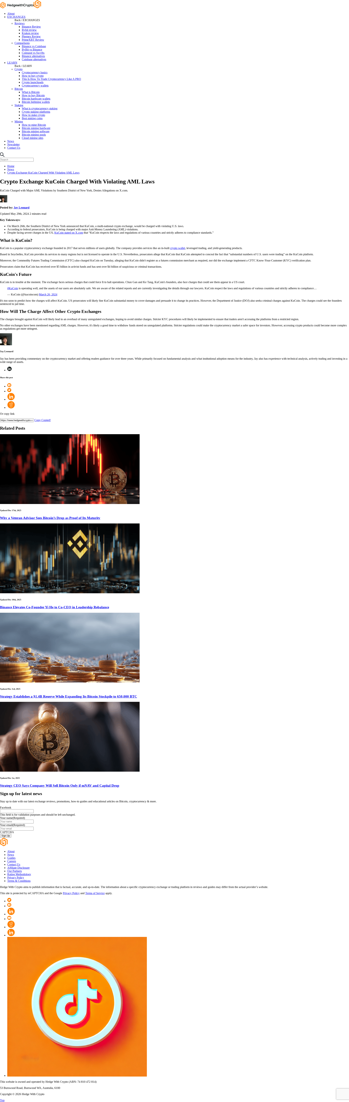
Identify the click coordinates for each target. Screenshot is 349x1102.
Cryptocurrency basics (34, 72)
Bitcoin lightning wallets (36, 101)
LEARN (12, 62)
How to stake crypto (33, 115)
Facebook (5, 807)
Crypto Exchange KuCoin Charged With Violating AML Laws (43, 172)
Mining (19, 121)
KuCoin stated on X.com (68, 232)
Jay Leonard (21, 207)
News (10, 141)
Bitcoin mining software (35, 131)
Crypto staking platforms (36, 111)
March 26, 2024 (48, 294)
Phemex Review (31, 36)
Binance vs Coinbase (34, 46)
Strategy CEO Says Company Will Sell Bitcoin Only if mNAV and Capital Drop (59, 785)
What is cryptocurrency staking (39, 108)
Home (10, 166)
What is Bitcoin (31, 92)
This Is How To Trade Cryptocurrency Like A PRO (51, 79)
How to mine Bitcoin (34, 124)
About (11, 13)
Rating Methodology (19, 874)
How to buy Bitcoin (33, 95)
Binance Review (31, 26)
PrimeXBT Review (33, 39)
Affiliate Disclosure (18, 867)
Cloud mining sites (32, 137)
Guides (11, 857)
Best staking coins (32, 118)
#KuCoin (12, 288)
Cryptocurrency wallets (35, 85)
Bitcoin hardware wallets (36, 98)
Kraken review (30, 33)
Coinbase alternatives (34, 59)
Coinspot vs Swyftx (33, 52)
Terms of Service (95, 893)
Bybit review (29, 29)
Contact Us (13, 147)
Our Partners (14, 871)
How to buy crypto (33, 75)
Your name (12, 817)
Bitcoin (19, 88)
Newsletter (13, 144)
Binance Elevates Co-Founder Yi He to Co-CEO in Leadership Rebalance (54, 607)
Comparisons (22, 43)
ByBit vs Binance (32, 49)
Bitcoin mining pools (34, 134)
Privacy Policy (15, 877)
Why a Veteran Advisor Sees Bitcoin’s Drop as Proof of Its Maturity (50, 518)
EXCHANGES (16, 16)
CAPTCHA (7, 832)
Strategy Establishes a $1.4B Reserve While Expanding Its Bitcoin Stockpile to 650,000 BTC (68, 696)
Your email (12, 825)
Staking (19, 105)
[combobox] (17, 160)
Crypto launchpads (32, 82)
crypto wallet (177, 248)
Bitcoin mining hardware (36, 128)
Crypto (19, 69)
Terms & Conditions (19, 880)
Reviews (20, 23)
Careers (11, 861)
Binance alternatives (33, 56)
